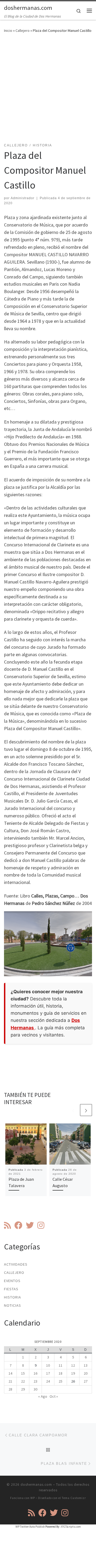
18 (60, 1373)
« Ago (42, 1396)
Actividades (15, 1264)
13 (85, 1365)
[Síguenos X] (30, 1225)
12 (73, 1365)
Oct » (54, 1396)
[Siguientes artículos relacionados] (86, 1110)
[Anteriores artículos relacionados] (73, 1110)
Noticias (12, 1305)
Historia (12, 1297)
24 (48, 1381)
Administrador (22, 198)
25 (60, 1381)
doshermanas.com (36, 1484)
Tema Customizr (74, 1498)
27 (85, 1381)
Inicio (8, 30)
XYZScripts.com (71, 1526)
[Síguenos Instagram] (40, 1225)
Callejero (22, 30)
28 (10, 1389)
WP (32, 1498)
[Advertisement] (48, 91)
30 (35, 1389)
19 (73, 1373)
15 (23, 1373)
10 (48, 1365)
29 (23, 1389)
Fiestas (11, 1289)
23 (35, 1381)
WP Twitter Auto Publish (30, 1526)
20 (85, 1373)
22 (23, 1381)
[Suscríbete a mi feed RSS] (7, 1225)
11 (60, 1365)
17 (48, 1373)
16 (35, 1373)
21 (10, 1381)
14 (10, 1373)
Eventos (12, 1280)
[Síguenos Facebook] (18, 1225)
